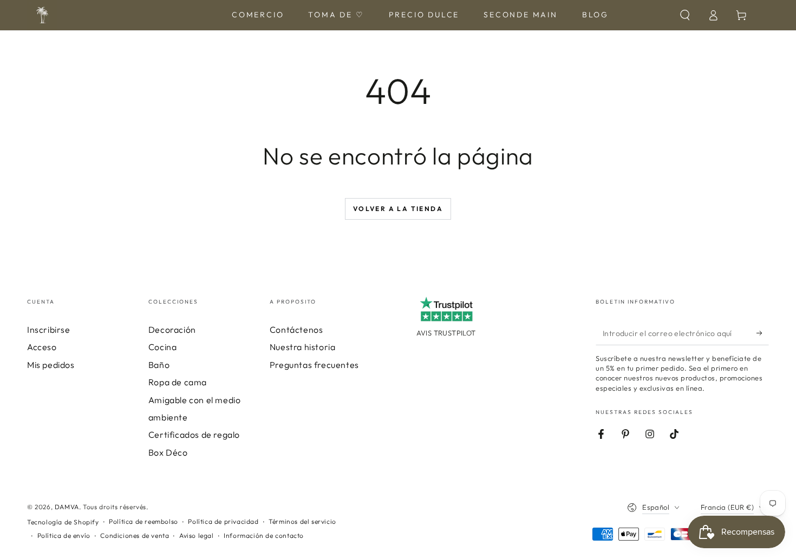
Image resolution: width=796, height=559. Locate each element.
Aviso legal (196, 535)
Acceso (42, 346)
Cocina (162, 346)
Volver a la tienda (398, 209)
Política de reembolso (143, 521)
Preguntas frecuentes (314, 364)
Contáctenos (296, 329)
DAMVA (67, 507)
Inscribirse (48, 329)
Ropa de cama (177, 382)
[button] (685, 15)
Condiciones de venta (134, 535)
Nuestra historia (303, 346)
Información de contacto (264, 535)
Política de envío (63, 535)
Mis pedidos (51, 364)
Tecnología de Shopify (63, 522)
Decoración (172, 329)
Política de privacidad (223, 521)
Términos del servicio (302, 521)
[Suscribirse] (762, 333)
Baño (158, 364)
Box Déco (168, 452)
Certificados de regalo (194, 434)
